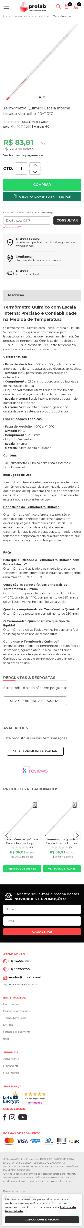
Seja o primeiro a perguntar (35, 701)
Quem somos (11, 1003)
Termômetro (62, 16)
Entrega (8, 1024)
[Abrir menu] (7, 7)
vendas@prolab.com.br (26, 977)
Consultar (67, 220)
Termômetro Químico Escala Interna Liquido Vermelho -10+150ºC (22, 843)
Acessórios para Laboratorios (32, 16)
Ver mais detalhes (22, 868)
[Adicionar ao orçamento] (42, 196)
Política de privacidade (16, 1010)
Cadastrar (42, 932)
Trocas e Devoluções (14, 1017)
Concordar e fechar (42, 1219)
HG (47, 126)
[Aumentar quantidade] (35, 172)
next (77, 835)
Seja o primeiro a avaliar (35, 751)
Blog (6, 1038)
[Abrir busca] (58, 7)
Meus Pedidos (11, 1072)
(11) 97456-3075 (19, 961)
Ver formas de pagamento (23, 155)
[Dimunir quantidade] (35, 165)
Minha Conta (11, 1065)
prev (6, 835)
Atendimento (11, 1058)
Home (6, 16)
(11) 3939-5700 (19, 969)
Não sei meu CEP (12, 227)
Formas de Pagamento (17, 1031)
